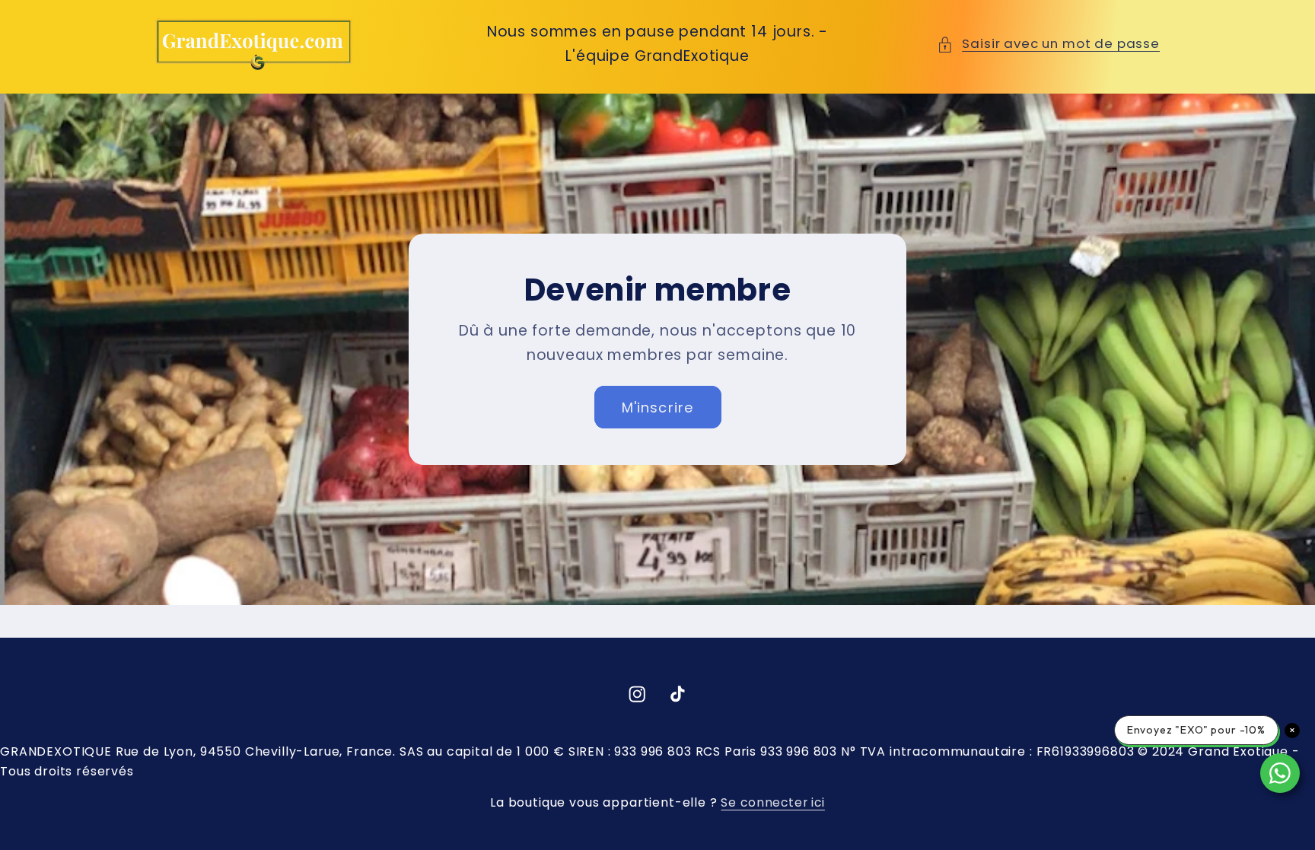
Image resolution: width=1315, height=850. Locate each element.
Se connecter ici (772, 802)
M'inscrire (658, 406)
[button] (1048, 44)
